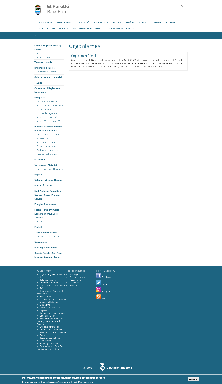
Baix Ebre (58, 9)
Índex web (74, 285)
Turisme (156, 22)
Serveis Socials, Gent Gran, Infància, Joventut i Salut (48, 255)
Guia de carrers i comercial (48, 77)
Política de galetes (78, 277)
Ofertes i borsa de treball (48, 236)
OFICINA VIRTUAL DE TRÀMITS (53, 28)
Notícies (130, 22)
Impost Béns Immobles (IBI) (49, 121)
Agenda (143, 22)
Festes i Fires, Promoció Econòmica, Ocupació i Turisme (46, 214)
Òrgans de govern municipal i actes (48, 48)
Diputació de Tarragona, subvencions (48, 136)
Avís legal (74, 274)
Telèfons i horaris (43, 62)
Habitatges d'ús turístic (46, 247)
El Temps (170, 22)
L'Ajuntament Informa (46, 72)
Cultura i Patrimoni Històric (48, 180)
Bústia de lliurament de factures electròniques (47, 152)
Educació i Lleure (43, 185)
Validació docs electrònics (93, 22)
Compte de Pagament (47, 113)
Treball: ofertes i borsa (45, 232)
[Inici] (37, 14)
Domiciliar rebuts (44, 109)
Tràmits (38, 83)
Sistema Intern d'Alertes (120, 28)
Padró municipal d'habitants (50, 169)
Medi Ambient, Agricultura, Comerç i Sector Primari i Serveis (48, 195)
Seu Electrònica (65, 22)
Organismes (40, 242)
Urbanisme (39, 159)
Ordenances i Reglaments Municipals (47, 90)
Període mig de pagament (49, 146)
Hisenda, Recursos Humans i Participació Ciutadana (49, 128)
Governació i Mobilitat (45, 165)
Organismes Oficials (84, 55)
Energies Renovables (45, 204)
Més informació (85, 382)
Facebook (106, 277)
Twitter (105, 284)
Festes (40, 221)
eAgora (117, 22)
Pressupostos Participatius (87, 28)
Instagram (106, 291)
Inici (36, 35)
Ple (38, 53)
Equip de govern (44, 57)
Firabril (38, 227)
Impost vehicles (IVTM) (47, 117)
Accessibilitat (76, 279)
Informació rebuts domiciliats (50, 105)
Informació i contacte (46, 142)
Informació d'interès (44, 68)
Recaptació (40, 98)
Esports (38, 174)
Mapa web (74, 282)
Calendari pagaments (47, 101)
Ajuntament (45, 22)
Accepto (193, 379)
